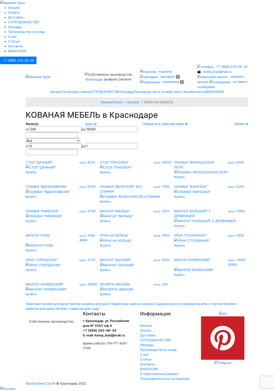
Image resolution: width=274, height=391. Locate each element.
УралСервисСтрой (40, 383)
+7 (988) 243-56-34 (18, 60)
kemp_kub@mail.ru (217, 72)
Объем (239, 124)
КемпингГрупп (112, 102)
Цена (89, 124)
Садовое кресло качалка (175, 304)
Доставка (15, 17)
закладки (169, 76)
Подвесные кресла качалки (132, 304)
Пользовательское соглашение (164, 379)
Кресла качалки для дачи (89, 304)
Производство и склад (26, 32)
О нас (12, 37)
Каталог (14, 8)
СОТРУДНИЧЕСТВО (23, 22)
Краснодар (94, 79)
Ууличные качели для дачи (47, 304)
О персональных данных (159, 374)
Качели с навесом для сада (77, 309)
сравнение (172, 82)
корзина (165, 71)
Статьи (13, 41)
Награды (15, 27)
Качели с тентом (209, 304)
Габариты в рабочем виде (164, 124)
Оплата (13, 12)
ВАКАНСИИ (17, 51)
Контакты (15, 46)
